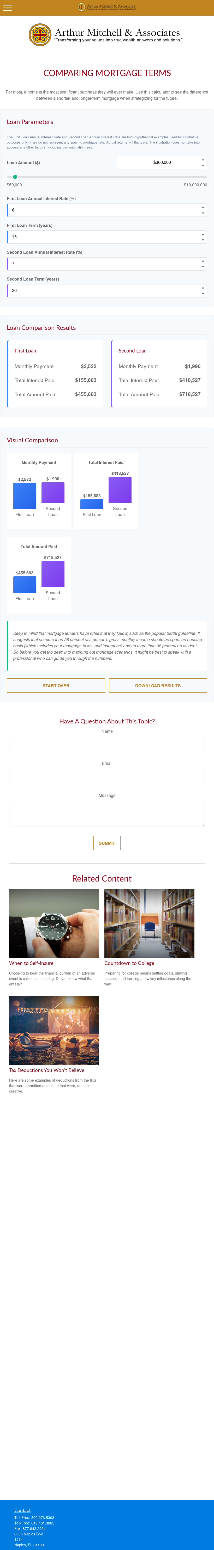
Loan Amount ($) (23, 162)
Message (107, 795)
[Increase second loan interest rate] (203, 261)
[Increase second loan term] (203, 287)
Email (107, 763)
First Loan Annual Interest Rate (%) (41, 198)
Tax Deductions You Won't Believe (46, 1070)
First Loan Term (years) (29, 225)
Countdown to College (129, 963)
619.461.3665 (42, 1523)
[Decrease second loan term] (203, 293)
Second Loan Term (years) (33, 279)
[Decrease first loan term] (203, 240)
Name (107, 731)
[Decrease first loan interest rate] (203, 213)
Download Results (158, 686)
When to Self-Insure (31, 963)
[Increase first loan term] (203, 234)
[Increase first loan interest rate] (203, 207)
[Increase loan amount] (203, 159)
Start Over (56, 686)
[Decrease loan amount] (203, 165)
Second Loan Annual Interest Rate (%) (44, 252)
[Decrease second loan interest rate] (203, 267)
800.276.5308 (42, 1517)
